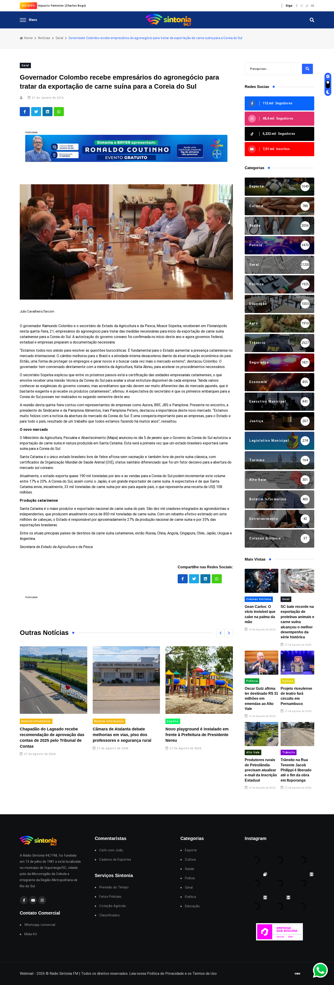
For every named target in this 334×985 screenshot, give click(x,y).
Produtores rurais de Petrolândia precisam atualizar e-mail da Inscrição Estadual (261, 770)
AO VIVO (28, 5)
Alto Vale (253, 752)
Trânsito (288, 752)
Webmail (26, 973)
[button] (220, 633)
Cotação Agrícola (112, 906)
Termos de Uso (204, 973)
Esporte (173, 721)
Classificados (109, 915)
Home (28, 38)
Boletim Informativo (36, 721)
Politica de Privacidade (165, 973)
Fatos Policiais (110, 896)
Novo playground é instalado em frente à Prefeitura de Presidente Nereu (197, 735)
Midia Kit (30, 934)
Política (252, 681)
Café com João (111, 850)
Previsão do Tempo (114, 887)
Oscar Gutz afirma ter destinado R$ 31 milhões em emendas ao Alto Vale (261, 699)
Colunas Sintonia (258, 599)
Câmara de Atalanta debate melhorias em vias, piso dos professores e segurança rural (122, 735)
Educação (192, 906)
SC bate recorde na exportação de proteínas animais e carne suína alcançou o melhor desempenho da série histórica (297, 622)
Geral (59, 38)
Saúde (189, 869)
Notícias (44, 38)
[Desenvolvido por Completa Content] (297, 974)
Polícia (190, 878)
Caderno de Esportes (115, 859)
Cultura (287, 681)
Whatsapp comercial (39, 925)
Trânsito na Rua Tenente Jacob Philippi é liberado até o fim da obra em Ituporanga (296, 770)
